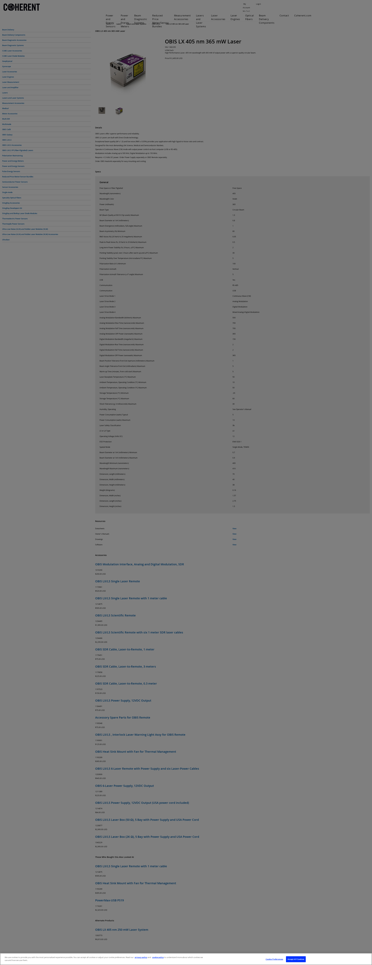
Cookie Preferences (274, 959)
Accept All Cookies (296, 959)
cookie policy (158, 957)
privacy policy (141, 957)
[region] (186, 959)
